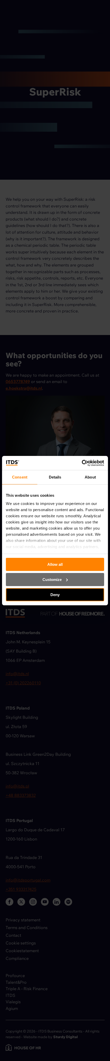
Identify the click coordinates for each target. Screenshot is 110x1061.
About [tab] (90, 477)
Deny (55, 594)
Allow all (55, 564)
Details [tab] (55, 477)
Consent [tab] (19, 477)
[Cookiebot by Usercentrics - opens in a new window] (81, 463)
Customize (52, 579)
